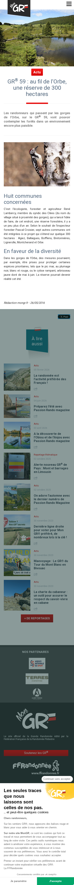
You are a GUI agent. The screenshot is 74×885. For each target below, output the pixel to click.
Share (36, 388)
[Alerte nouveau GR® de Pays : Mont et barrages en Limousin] (17, 466)
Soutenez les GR (36, 753)
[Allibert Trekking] (37, 694)
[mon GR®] (36, 718)
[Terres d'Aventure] (37, 678)
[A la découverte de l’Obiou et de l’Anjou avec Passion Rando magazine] (17, 435)
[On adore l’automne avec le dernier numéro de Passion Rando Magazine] (17, 497)
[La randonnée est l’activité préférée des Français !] (17, 377)
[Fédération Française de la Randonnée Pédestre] (36, 767)
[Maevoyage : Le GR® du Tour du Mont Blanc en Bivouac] (17, 562)
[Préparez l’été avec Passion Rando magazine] (17, 406)
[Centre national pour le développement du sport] (37, 663)
